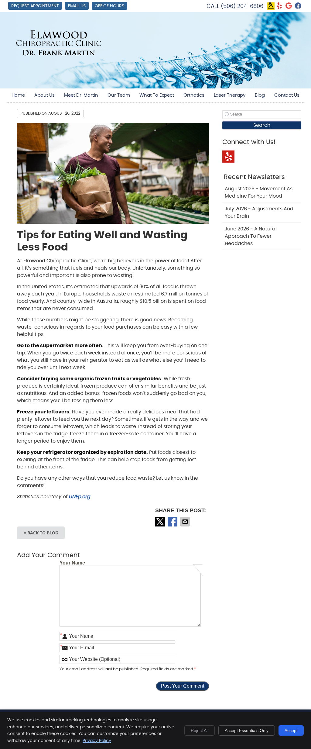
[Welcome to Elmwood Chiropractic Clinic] (58, 54)
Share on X (160, 521)
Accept (291, 730)
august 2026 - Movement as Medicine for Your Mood (258, 192)
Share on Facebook (173, 521)
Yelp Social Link (228, 156)
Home (18, 95)
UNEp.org (80, 496)
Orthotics (193, 95)
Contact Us (286, 95)
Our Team (119, 95)
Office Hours (109, 6)
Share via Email (185, 521)
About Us (44, 95)
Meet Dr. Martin (81, 95)
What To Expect (156, 95)
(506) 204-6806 (242, 6)
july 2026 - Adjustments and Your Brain (259, 212)
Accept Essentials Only (246, 730)
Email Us (77, 6)
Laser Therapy (229, 95)
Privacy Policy (97, 741)
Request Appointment (35, 6)
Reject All (199, 730)
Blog (260, 95)
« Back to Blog (40, 533)
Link (271, 6)
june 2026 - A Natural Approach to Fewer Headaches (251, 236)
